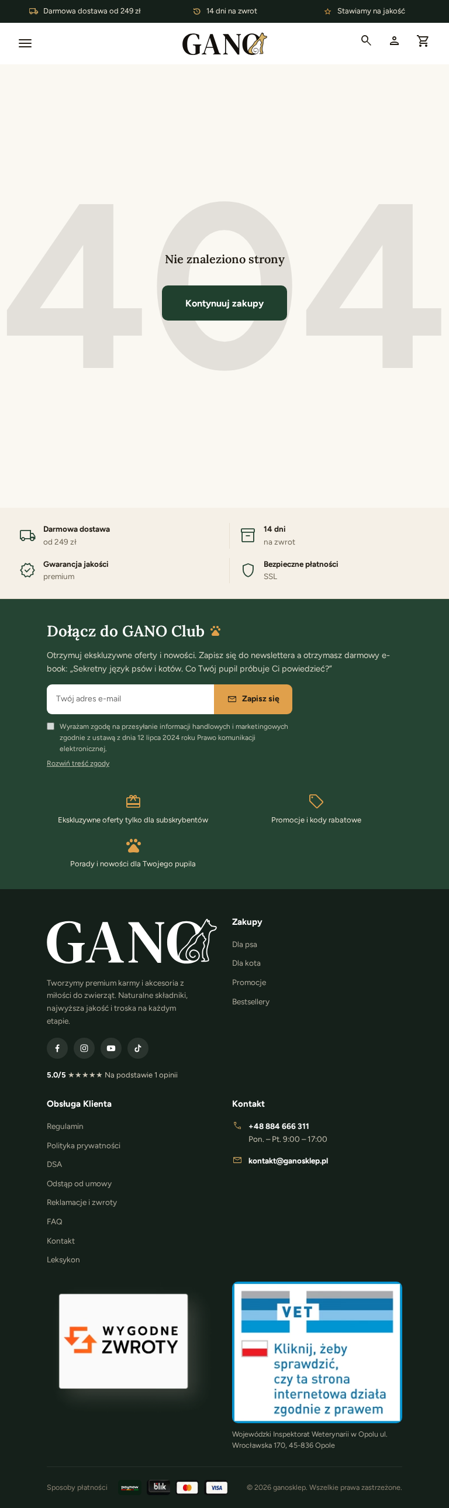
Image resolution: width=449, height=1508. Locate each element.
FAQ (55, 1221)
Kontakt (61, 1240)
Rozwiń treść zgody (78, 763)
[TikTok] (137, 1048)
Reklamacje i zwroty (82, 1202)
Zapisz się (253, 699)
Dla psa (244, 944)
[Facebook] (57, 1048)
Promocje (249, 982)
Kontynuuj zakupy (224, 303)
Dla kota (246, 963)
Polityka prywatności (83, 1145)
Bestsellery (251, 1001)
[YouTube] (111, 1048)
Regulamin (65, 1126)
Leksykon (63, 1259)
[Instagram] (84, 1048)
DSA (54, 1164)
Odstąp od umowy (79, 1183)
